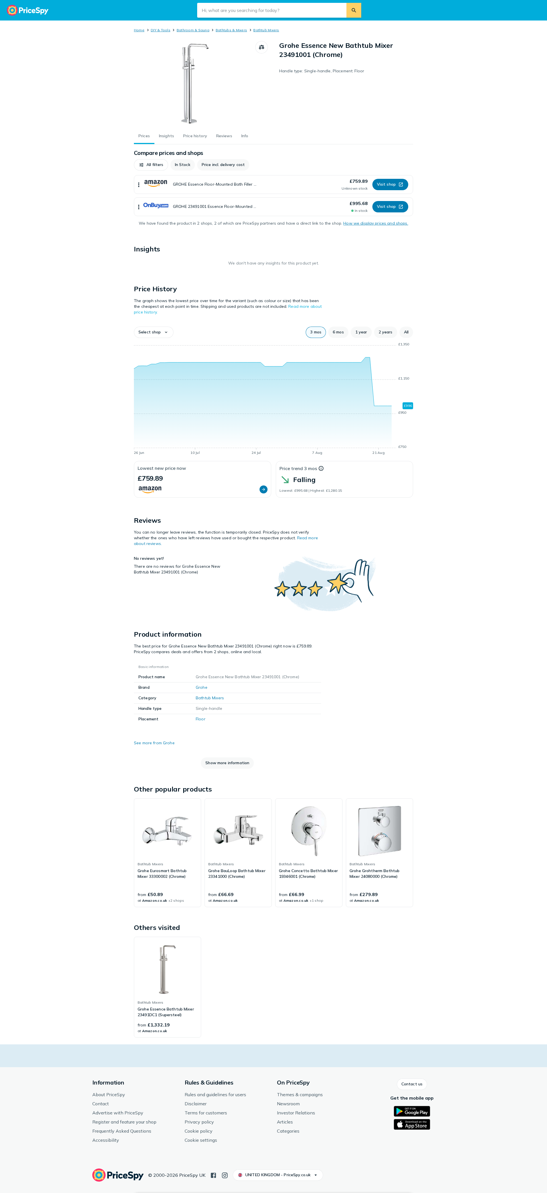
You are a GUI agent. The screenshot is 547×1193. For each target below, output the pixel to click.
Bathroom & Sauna (193, 30)
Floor (200, 718)
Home (139, 30)
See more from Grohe (154, 742)
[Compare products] (261, 47)
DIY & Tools (160, 30)
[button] (151, 165)
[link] (167, 852)
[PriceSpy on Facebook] (213, 1175)
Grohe (201, 687)
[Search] (353, 10)
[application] (273, 399)
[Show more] (138, 184)
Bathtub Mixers (266, 30)
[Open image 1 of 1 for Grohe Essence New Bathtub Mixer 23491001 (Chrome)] (194, 83)
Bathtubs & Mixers (231, 30)
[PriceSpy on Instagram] (224, 1175)
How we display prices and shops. (375, 223)
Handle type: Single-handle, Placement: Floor (321, 70)
